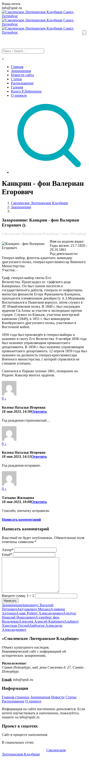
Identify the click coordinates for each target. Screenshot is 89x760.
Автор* (7, 550)
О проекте (19, 95)
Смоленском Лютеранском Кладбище (34, 752)
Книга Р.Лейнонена (26, 91)
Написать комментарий (21, 519)
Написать (10, 600)
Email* (7, 554)
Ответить (39, 411)
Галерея (17, 87)
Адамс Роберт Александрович (39, 613)
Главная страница (15, 697)
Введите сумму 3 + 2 (18, 596)
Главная (17, 67)
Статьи (16, 79)
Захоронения (21, 71)
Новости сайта (22, 75)
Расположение (22, 83)
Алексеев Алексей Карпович (41, 621)
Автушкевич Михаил (33, 609)
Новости (58, 697)
